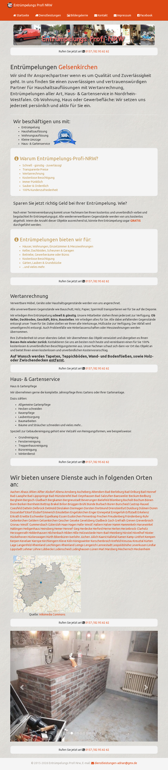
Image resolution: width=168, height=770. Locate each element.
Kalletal (112, 537)
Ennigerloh (118, 512)
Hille (76, 532)
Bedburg (145, 496)
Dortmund (101, 508)
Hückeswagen (37, 537)
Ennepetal (103, 512)
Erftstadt (131, 512)
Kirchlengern (50, 541)
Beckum (134, 496)
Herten (116, 528)
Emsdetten (63, 512)
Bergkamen (55, 500)
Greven (130, 520)
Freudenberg (116, 516)
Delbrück (38, 508)
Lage (13, 545)
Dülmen (144, 508)
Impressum (124, 15)
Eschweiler (37, 516)
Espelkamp (52, 516)
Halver (108, 524)
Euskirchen (75, 516)
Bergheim (16, 500)
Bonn (13, 504)
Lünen (94, 549)
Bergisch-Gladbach (35, 500)
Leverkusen (139, 545)
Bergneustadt (72, 500)
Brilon (63, 504)
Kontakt (102, 15)
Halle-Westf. (85, 524)
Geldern (33, 520)
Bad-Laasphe (18, 496)
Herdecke (86, 528)
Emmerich (49, 512)
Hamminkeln (128, 524)
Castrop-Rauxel (139, 504)
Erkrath (14, 516)
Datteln (27, 508)
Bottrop (45, 504)
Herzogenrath (19, 532)
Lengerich (90, 545)
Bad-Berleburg (114, 491)
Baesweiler (121, 496)
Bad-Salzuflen (104, 496)
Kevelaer (25, 541)
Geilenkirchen (19, 520)
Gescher (63, 520)
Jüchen (85, 537)
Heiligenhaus (31, 528)
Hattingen (16, 528)
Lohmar (27, 549)
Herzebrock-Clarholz (134, 528)
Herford (98, 528)
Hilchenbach (56, 532)
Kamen (122, 537)
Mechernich (125, 549)
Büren (111, 504)
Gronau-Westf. (19, 524)
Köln (70, 541)
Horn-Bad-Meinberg (109, 532)
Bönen (149, 500)
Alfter (41, 491)
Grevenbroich (144, 520)
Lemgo (79, 545)
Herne (107, 528)
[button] (21, 686)
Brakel (55, 504)
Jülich (94, 537)
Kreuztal (138, 541)
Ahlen (33, 491)
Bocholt (128, 500)
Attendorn (97, 491)
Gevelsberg (87, 520)
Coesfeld (16, 508)
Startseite (22, 15)
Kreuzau (126, 541)
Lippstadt (16, 549)
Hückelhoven (18, 537)
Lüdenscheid (62, 549)
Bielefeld (103, 500)
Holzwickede (87, 532)
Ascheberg (84, 491)
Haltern (98, 524)
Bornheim (33, 504)
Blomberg (116, 500)
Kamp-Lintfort (135, 537)
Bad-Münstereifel (60, 496)
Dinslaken (63, 508)
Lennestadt (105, 545)
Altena (59, 491)
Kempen (150, 537)
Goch (111, 520)
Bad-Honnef (148, 491)
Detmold (50, 508)
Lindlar (151, 545)
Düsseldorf (17, 512)
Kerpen (14, 541)
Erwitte (24, 516)
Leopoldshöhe (122, 545)
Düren (154, 508)
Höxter (149, 532)
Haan (64, 524)
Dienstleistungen (49, 15)
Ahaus (24, 491)
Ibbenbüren (61, 537)
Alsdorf (50, 491)
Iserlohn (74, 537)
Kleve (62, 541)
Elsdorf (37, 512)
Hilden (68, 532)
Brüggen (73, 504)
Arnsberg (70, 491)
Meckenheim (142, 549)
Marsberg (111, 549)
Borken (22, 504)
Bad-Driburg (132, 491)
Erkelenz (143, 512)
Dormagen (76, 508)
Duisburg (132, 508)
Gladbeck (101, 520)
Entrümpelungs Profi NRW (33, 5)
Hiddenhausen (38, 532)
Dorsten (89, 508)
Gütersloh (54, 524)
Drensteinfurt (117, 508)
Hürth (49, 537)
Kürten (148, 541)
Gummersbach (38, 524)
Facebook (146, 15)
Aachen (15, 491)
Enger (93, 512)
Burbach (101, 504)
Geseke (74, 520)
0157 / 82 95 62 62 (97, 51)
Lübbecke (47, 549)
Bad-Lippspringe (37, 496)
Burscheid (122, 504)
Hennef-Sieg (71, 528)
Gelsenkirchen (78, 66)
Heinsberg (47, 528)
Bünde (91, 504)
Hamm (116, 524)
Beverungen (89, 500)
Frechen (102, 516)
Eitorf (28, 512)
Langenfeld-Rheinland (31, 545)
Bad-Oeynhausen (83, 496)
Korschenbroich (101, 541)
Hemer (58, 528)
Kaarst (103, 537)
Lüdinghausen (81, 549)
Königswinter (81, 541)
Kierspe (37, 541)
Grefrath (120, 520)
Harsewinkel (145, 524)
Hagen (72, 524)
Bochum (139, 500)
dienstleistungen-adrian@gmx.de (115, 763)
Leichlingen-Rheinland (60, 545)
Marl (101, 549)
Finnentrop (89, 516)
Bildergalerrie (79, 15)
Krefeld (116, 541)
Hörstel (127, 532)
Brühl (82, 504)
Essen (63, 516)
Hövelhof (138, 532)
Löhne (37, 549)
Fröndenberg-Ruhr (137, 516)
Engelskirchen (79, 512)
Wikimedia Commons (52, 614)
